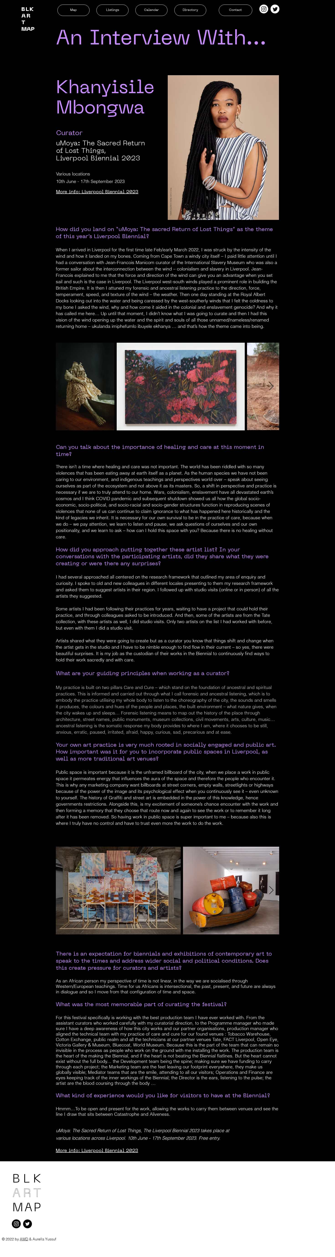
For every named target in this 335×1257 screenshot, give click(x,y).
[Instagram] (263, 9)
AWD (24, 1239)
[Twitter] (275, 9)
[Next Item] (271, 386)
